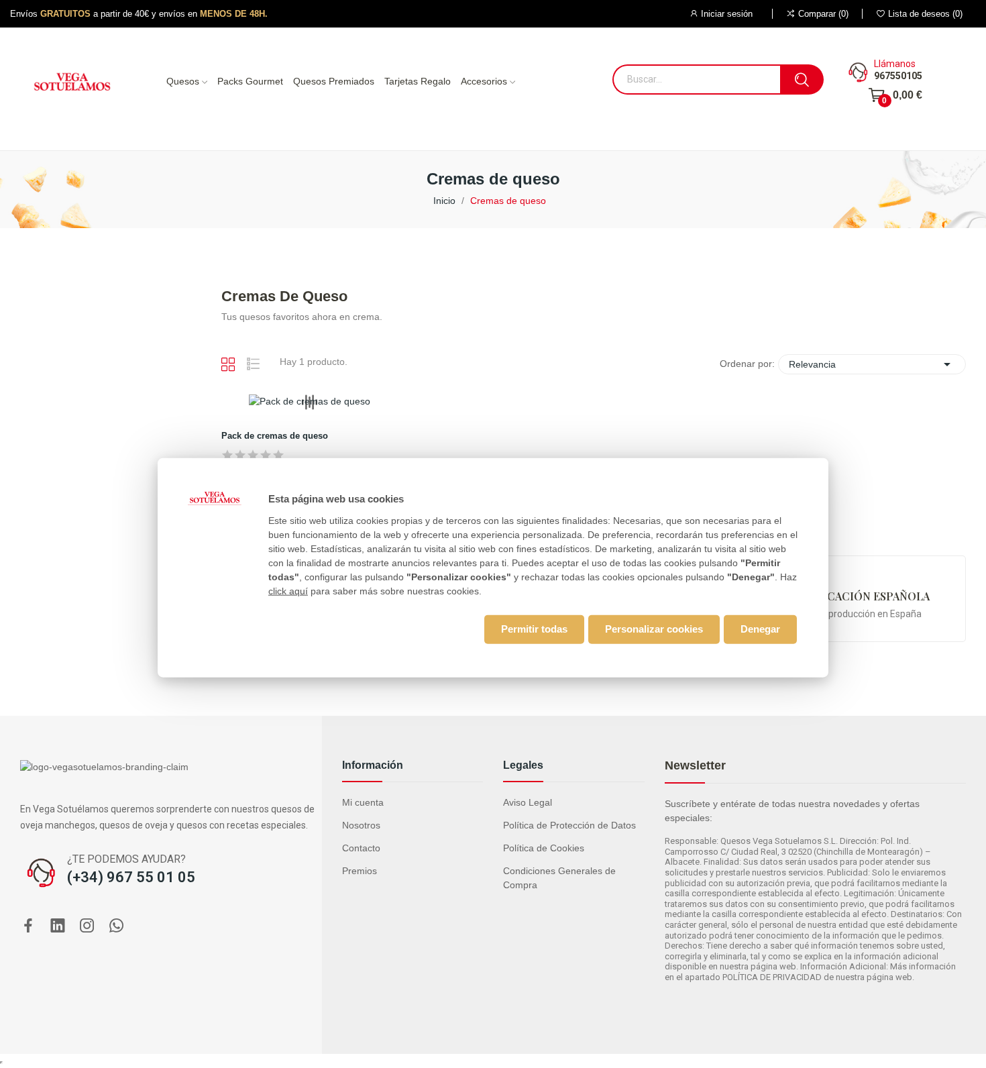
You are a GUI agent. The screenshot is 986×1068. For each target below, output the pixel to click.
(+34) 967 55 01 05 (131, 877)
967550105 (898, 76)
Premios (359, 870)
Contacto (361, 848)
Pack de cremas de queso (274, 436)
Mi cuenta (363, 802)
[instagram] (87, 926)
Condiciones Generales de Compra (559, 877)
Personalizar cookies (654, 629)
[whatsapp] (117, 926)
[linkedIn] (58, 926)
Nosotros (361, 825)
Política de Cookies (543, 848)
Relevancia (872, 364)
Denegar (760, 629)
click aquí (288, 590)
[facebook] (28, 926)
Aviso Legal (527, 802)
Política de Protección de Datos (569, 825)
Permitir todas (534, 629)
